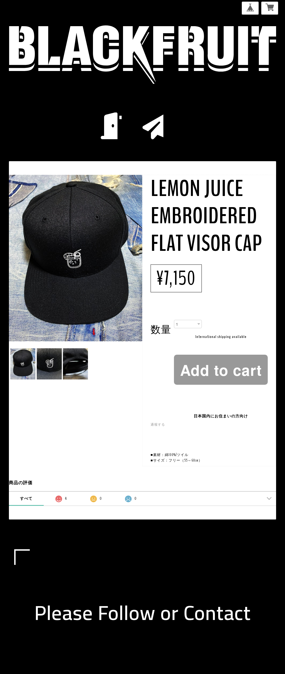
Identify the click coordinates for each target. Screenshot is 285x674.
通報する (158, 424)
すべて (26, 498)
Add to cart (221, 369)
